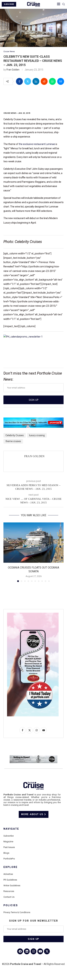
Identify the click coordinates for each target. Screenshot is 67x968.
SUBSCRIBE (9, 4)
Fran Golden (13, 69)
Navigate (11, 829)
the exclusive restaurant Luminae (37, 144)
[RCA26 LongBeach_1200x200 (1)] (33, 756)
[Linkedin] (27, 951)
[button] (6, 552)
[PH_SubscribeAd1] (33, 420)
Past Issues (9, 847)
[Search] (63, 4)
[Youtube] (40, 951)
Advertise (8, 874)
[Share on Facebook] (19, 81)
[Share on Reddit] (44, 81)
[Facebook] (20, 951)
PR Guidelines (10, 880)
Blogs (6, 853)
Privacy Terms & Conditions (16, 912)
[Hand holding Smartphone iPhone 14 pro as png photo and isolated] (33, 614)
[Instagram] (33, 951)
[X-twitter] (47, 951)
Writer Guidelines (11, 885)
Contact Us (8, 897)
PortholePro (9, 859)
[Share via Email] (60, 81)
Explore (10, 867)
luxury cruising (37, 435)
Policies (10, 905)
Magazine (8, 841)
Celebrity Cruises (14, 435)
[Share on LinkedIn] (35, 81)
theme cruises (13, 441)
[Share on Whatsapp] (52, 81)
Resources (8, 891)
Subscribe (8, 836)
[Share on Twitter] (27, 81)
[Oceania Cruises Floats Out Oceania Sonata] (33, 542)
